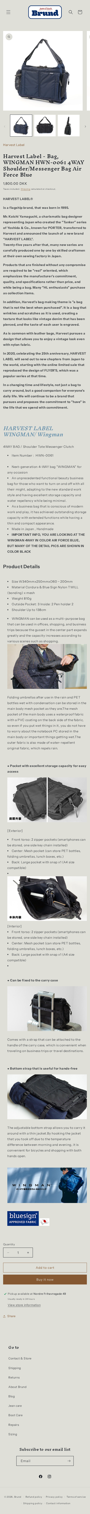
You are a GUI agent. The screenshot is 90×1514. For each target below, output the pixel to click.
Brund (18, 1496)
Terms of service (76, 1496)
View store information (24, 1305)
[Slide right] (85, 126)
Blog (11, 1396)
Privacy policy (54, 1496)
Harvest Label (14, 145)
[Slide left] (4, 126)
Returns (14, 1377)
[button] (8, 12)
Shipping (25, 189)
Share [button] (11, 1316)
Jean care (15, 1406)
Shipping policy (32, 1503)
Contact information (58, 1503)
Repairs (13, 1425)
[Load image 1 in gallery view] (21, 126)
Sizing (12, 1434)
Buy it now (45, 1280)
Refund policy (34, 1496)
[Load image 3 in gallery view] (69, 126)
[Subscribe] (68, 1461)
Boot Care (15, 1415)
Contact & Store (20, 1358)
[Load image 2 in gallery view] (45, 126)
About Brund (17, 1387)
